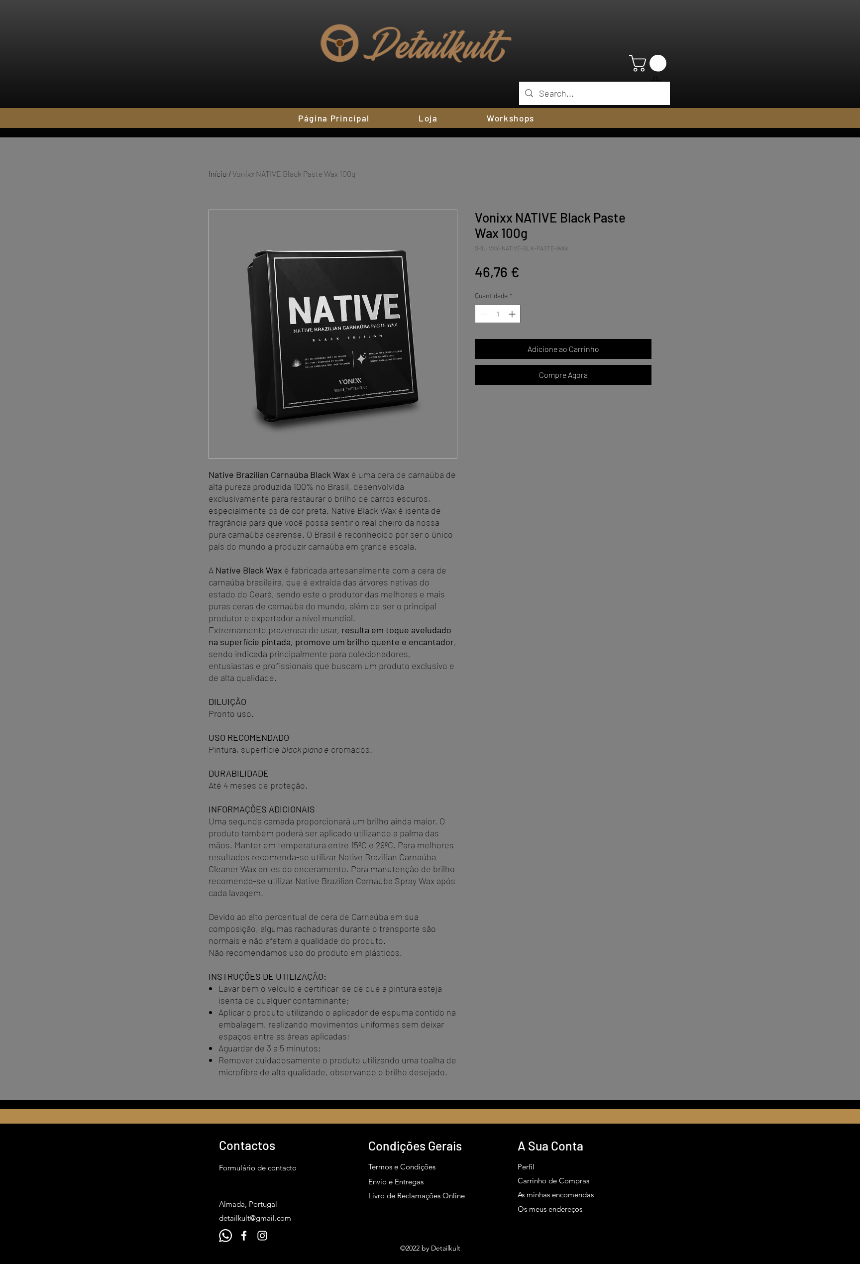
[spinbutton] (498, 314)
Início (218, 173)
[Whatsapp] (225, 1235)
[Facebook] (243, 1235)
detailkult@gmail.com (255, 1218)
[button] (649, 63)
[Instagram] (262, 1235)
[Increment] (513, 314)
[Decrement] (482, 314)
